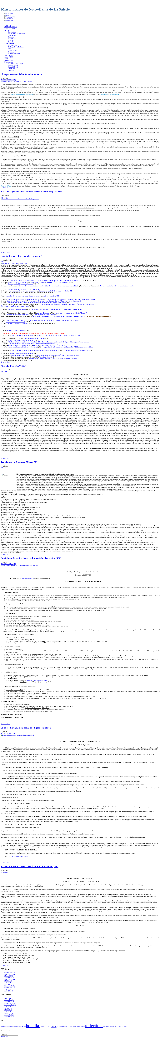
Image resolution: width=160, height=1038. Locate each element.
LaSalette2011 (66, 1026)
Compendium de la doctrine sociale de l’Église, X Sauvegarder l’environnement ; (65, 342)
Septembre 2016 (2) (10, 974)
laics (53, 1026)
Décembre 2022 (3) (10, 1016)
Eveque (9, 1026)
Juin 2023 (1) (8, 1008)
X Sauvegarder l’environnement (55, 301)
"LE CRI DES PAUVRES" (13, 366)
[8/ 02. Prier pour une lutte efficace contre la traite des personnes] (20, 199)
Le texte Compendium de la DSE (18, 856)
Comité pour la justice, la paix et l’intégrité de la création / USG (31, 558)
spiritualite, (112, 1026)
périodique (82, 1026)
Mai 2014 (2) (8, 981)
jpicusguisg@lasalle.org (28, 578)
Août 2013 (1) (8, 989)
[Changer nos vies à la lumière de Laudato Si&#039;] (16, 81)
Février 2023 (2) (9, 1013)
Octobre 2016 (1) (9, 972)
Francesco (13, 1026)
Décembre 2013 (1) (10, 984)
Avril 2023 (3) (8, 1011)
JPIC (47, 1026)
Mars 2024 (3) (8, 998)
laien (57, 1026)
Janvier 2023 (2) (9, 1015)
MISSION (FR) (5, 872)
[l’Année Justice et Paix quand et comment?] (14, 263)
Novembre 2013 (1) (10, 986)
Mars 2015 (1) (8, 976)
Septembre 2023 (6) (10, 1005)
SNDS (108, 1026)
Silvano (104, 1026)
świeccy (124, 1026)
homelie (23, 1026)
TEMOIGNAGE (118, 1026)
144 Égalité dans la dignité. (71, 299)
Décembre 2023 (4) (10, 1001)
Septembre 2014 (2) (10, 979)
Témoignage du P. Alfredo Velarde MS (19, 462)
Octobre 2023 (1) (9, 1003)
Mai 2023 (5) (8, 1010)
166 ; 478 (49, 345)
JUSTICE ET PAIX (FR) (8, 80)
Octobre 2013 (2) (9, 987)
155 (58, 304)
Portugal (75, 1026)
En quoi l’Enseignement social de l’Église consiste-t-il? (26, 728)
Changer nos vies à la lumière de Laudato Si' (22, 74)
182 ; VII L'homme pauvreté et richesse (67, 347)
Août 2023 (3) (8, 1006)
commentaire (4, 1026)
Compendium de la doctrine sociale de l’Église (44, 282)
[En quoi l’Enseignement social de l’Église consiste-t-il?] (17, 735)
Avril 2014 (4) (8, 982)
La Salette (61, 1026)
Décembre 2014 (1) (10, 977)
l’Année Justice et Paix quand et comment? (21, 256)
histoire (18, 1026)
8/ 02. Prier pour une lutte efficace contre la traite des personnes (31, 191)
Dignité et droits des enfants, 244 (56, 320)
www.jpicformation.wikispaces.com (37, 680)
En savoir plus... (5, 187)
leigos (71, 1026)
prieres (78, 1026)
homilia (33, 1025)
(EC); (33, 343)
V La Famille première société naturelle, (53, 358)
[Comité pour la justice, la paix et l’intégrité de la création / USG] (20, 565)
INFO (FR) (4, 197)
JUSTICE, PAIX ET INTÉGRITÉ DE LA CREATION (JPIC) (30, 866)
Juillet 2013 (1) (8, 991)
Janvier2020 (43, 1026)
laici (49, 1026)
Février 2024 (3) (9, 1000)
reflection (94, 1025)
